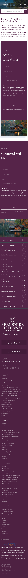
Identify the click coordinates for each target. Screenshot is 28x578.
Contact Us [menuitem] (4, 415)
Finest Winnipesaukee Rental (11, 306)
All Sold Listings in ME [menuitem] (7, 411)
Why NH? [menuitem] (3, 466)
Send (14, 106)
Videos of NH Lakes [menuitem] (6, 445)
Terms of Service (6, 110)
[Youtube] (7, 368)
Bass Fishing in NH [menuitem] (6, 452)
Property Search (7, 286)
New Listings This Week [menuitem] (7, 381)
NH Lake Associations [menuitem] (7, 430)
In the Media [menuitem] (4, 516)
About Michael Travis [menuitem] (6, 509)
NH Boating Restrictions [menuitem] (7, 443)
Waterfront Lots (7, 261)
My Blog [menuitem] (3, 520)
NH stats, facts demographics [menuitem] (9, 488)
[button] (25, 11)
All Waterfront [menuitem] (5, 413)
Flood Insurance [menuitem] (5, 473)
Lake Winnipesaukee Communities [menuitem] (10, 436)
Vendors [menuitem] (3, 447)
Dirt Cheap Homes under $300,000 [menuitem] (10, 398)
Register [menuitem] (3, 456)
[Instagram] (21, 368)
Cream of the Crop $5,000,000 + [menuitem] (10, 387)
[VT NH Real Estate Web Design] (14, 566)
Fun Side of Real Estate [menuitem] (7, 511)
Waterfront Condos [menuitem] (6, 402)
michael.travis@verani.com (10, 361)
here (24, 32)
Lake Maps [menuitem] (4, 423)
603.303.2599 (15, 352)
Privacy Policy (12, 95)
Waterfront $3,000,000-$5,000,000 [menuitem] (10, 389)
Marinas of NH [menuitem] (5, 490)
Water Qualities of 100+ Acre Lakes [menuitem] (10, 432)
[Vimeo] (13, 368)
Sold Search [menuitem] (4, 527)
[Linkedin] (4, 368)
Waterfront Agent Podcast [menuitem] (8, 514)
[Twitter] (10, 368)
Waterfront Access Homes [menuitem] (8, 400)
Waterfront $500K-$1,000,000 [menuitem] (9, 393)
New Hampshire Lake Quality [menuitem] (9, 428)
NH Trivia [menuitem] (3, 486)
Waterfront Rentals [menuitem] (6, 406)
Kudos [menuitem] (3, 518)
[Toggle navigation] (25, 4)
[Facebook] (2, 368)
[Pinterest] (18, 368)
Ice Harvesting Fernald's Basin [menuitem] (9, 479)
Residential (5, 281)
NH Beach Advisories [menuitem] (6, 439)
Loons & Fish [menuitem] (4, 449)
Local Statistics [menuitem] (5, 497)
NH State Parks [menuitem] (5, 468)
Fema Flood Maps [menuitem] (6, 454)
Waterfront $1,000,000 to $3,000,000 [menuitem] (11, 391)
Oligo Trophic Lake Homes (10, 276)
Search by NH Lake (7, 240)
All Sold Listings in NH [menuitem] (7, 409)
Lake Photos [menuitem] (4, 426)
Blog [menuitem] (2, 499)
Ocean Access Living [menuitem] (6, 404)
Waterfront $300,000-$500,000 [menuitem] (9, 396)
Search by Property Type (10, 271)
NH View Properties (8, 251)
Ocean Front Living (8, 266)
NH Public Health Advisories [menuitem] (8, 434)
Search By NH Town (8, 246)
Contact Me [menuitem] (4, 533)
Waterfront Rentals (8, 256)
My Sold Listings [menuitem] (5, 524)
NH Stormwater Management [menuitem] (9, 481)
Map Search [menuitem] (4, 383)
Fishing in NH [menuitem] (4, 441)
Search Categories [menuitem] (6, 385)
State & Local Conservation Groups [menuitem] (10, 475)
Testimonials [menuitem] (4, 529)
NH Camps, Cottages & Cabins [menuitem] (9, 492)
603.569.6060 (15, 343)
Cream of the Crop (8, 291)
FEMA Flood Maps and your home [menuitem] (10, 471)
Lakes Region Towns (8, 296)
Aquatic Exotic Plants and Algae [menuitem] (9, 477)
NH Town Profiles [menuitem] (5, 484)
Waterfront (5, 301)
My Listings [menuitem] (4, 378)
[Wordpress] (16, 368)
